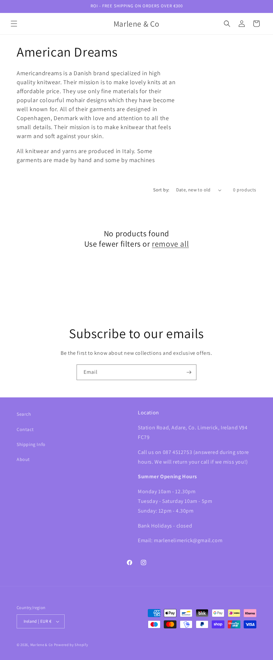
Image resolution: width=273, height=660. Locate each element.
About (23, 459)
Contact (25, 429)
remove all (170, 244)
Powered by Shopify (71, 644)
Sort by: (161, 190)
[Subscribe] (188, 372)
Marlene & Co (41, 644)
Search (24, 414)
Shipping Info (31, 444)
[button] (14, 23)
